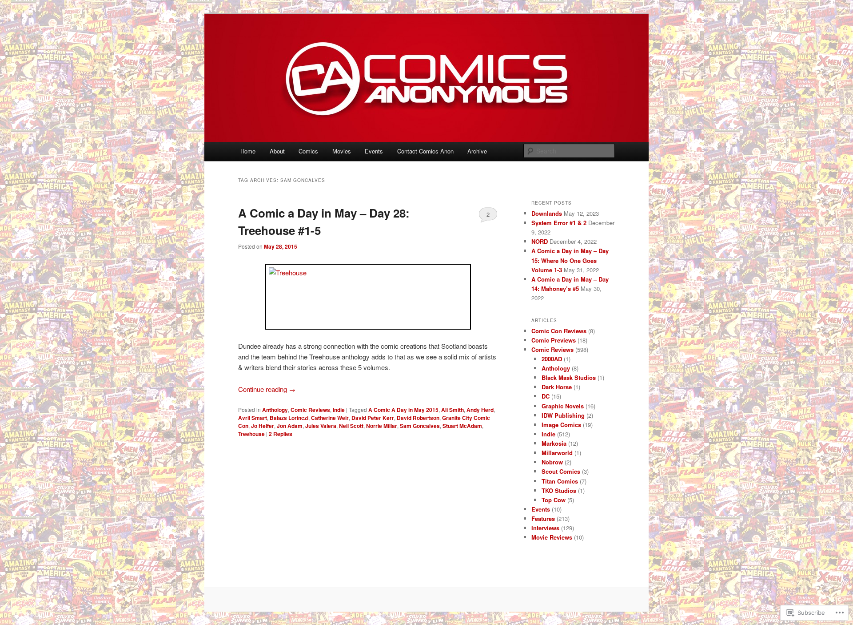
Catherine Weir (330, 418)
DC (546, 396)
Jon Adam (290, 426)
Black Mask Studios (569, 377)
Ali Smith (452, 410)
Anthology (275, 410)
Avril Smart (252, 418)
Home (247, 151)
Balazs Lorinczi (289, 418)
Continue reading (266, 389)
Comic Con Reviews (558, 331)
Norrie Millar (381, 426)
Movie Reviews (551, 537)
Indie (339, 410)
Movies (341, 151)
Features (543, 518)
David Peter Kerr (372, 418)
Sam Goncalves (420, 426)
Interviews (545, 528)
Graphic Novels (563, 406)
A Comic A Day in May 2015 (403, 410)
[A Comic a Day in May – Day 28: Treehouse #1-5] (368, 297)
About (277, 151)
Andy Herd (480, 410)
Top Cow (554, 500)
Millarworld (557, 452)
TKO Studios (559, 490)
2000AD (552, 359)
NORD (539, 241)
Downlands (546, 213)
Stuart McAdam (462, 426)
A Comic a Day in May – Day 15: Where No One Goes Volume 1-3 (570, 260)
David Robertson (418, 418)
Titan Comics (560, 481)
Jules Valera (320, 426)
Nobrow (552, 462)
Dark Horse (557, 387)
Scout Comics (561, 471)
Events (374, 151)
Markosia (554, 443)
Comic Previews (553, 340)
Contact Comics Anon (425, 151)
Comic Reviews (310, 410)
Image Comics (561, 424)
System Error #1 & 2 (558, 222)
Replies (280, 434)
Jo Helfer (262, 426)
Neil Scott (351, 426)
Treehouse (251, 434)
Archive (477, 151)
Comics (308, 151)
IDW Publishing (563, 415)
